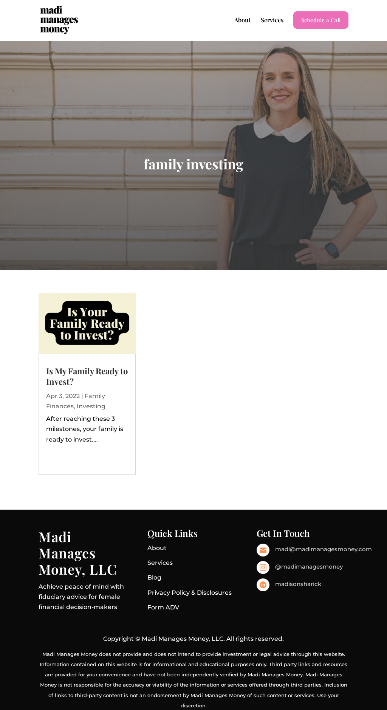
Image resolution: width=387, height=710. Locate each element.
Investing (91, 406)
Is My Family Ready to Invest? (87, 376)
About (242, 20)
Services (272, 20)
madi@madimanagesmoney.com (323, 549)
